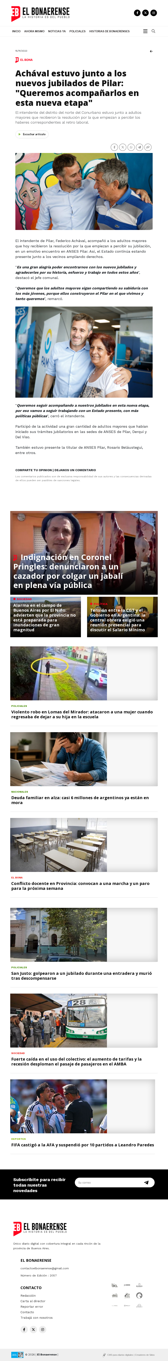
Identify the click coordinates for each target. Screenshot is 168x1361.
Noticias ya (57, 31)
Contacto (27, 1312)
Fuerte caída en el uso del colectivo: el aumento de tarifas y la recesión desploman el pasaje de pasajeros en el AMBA (76, 1061)
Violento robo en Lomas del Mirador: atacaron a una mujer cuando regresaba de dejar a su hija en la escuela (82, 714)
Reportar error (31, 1307)
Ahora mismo (34, 31)
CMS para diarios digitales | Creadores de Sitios (131, 1355)
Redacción (28, 1295)
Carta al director (32, 1301)
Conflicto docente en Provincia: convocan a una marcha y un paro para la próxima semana (80, 886)
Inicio (16, 31)
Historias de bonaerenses (109, 31)
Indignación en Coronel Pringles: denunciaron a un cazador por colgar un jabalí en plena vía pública (68, 571)
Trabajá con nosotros (36, 1318)
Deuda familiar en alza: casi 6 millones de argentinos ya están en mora (80, 800)
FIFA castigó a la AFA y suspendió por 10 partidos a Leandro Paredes (82, 1145)
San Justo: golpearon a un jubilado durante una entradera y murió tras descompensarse (81, 976)
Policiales (77, 31)
